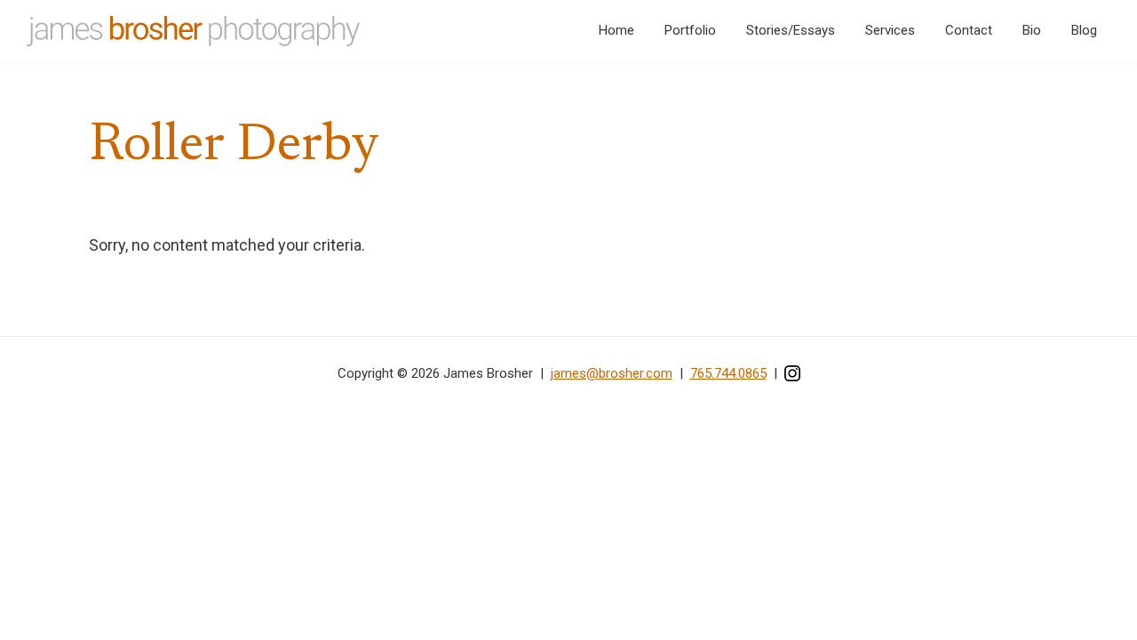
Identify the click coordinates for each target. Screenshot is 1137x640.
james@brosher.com (611, 373)
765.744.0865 (728, 373)
